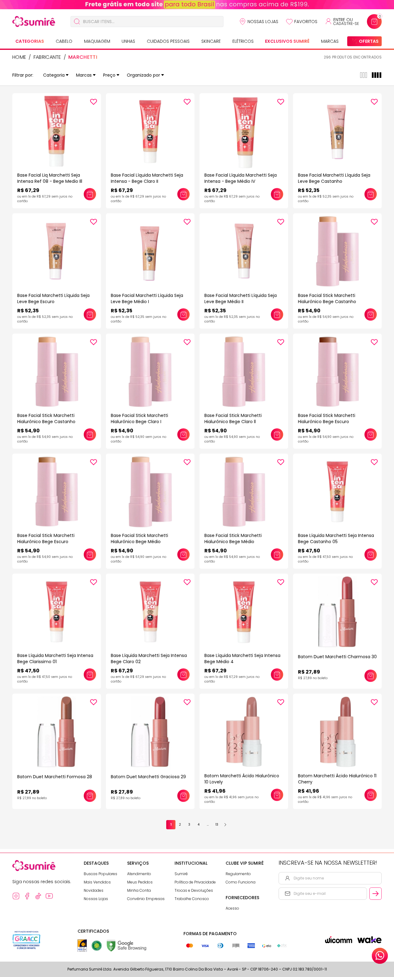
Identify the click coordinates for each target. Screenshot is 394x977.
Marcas (330, 41)
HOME (19, 57)
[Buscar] (77, 21)
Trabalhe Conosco (192, 898)
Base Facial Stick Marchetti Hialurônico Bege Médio (139, 538)
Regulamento (238, 873)
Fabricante (47, 57)
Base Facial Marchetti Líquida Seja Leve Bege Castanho (334, 178)
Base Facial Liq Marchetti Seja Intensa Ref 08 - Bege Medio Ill (49, 178)
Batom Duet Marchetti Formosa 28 (54, 777)
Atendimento (139, 873)
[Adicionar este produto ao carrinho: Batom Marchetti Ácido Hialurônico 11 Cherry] (370, 795)
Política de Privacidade (195, 882)
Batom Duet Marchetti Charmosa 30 (337, 657)
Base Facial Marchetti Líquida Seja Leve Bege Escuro (53, 298)
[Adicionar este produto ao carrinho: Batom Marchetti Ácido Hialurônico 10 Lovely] (277, 795)
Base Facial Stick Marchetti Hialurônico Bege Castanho (327, 298)
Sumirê (181, 873)
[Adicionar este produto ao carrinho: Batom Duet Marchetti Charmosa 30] (370, 676)
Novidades (93, 890)
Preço (109, 75)
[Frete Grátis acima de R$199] (197, 4)
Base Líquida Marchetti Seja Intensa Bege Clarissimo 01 (55, 658)
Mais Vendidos (97, 882)
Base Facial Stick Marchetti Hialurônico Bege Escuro (326, 418)
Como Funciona (240, 882)
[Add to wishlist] (93, 102)
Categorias (29, 41)
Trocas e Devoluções (194, 890)
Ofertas (369, 41)
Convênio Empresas (146, 898)
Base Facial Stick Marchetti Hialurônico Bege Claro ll (233, 418)
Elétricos (243, 41)
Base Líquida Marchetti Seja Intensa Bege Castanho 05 (336, 538)
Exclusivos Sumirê (287, 41)
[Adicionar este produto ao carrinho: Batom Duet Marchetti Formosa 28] (90, 796)
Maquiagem (97, 41)
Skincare (211, 41)
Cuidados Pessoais (168, 41)
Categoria (54, 75)
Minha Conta (139, 890)
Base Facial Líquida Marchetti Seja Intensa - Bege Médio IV (240, 178)
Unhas (128, 41)
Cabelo (64, 41)
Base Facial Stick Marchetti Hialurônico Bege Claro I (139, 418)
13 (216, 824)
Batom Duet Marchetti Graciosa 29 (148, 777)
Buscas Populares (100, 873)
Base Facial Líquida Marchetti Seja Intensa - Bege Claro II (147, 178)
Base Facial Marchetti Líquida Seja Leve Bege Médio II (240, 298)
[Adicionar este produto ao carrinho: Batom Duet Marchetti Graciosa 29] (183, 796)
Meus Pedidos (140, 882)
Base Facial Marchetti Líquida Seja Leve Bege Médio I (147, 298)
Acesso (232, 908)
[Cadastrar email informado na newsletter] (375, 893)
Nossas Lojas (262, 21)
